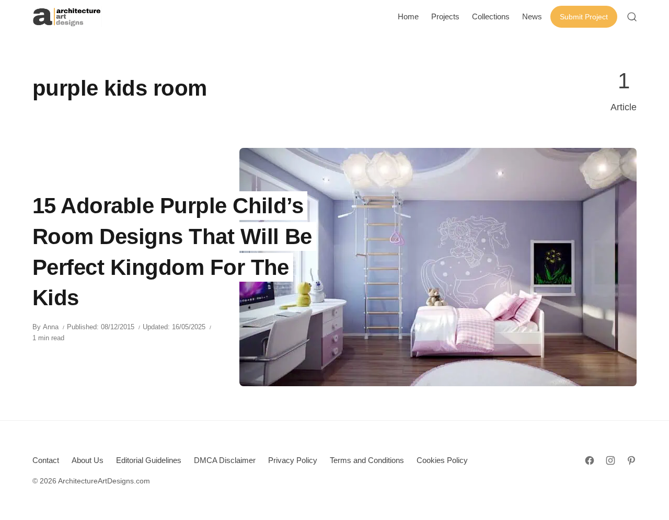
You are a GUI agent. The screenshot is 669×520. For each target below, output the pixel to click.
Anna (51, 327)
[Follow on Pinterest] (631, 460)
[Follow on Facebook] (589, 460)
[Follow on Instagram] (610, 460)
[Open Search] (631, 16)
